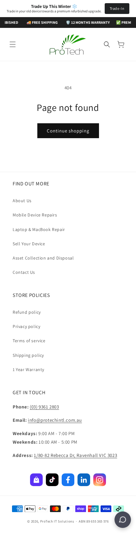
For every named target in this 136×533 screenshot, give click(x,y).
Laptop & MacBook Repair (39, 229)
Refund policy (27, 312)
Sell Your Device (29, 244)
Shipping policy (28, 355)
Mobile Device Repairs (35, 215)
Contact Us (24, 272)
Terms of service (29, 341)
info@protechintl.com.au (55, 420)
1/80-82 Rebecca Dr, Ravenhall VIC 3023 (75, 455)
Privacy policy (26, 326)
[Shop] (36, 479)
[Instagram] (99, 479)
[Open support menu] (122, 519)
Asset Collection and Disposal (43, 258)
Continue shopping (68, 131)
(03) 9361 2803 (44, 407)
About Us (22, 200)
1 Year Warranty (28, 369)
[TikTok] (52, 479)
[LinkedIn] (83, 479)
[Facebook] (68, 479)
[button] (13, 44)
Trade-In (117, 8)
